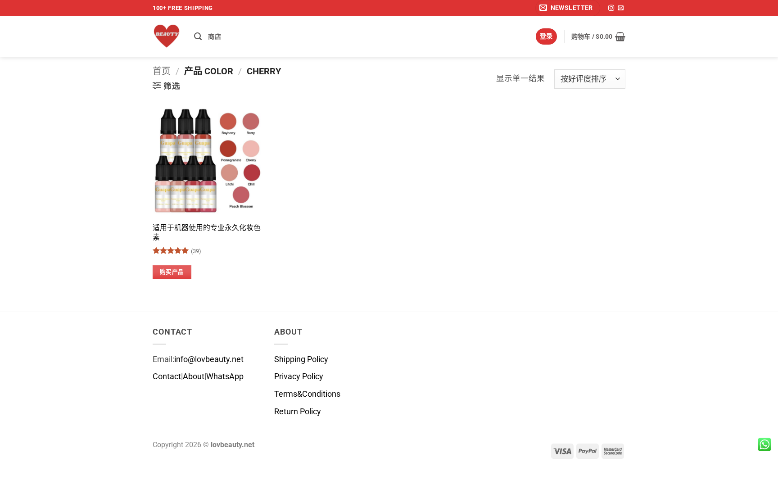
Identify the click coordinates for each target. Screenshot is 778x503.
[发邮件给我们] (621, 8)
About (193, 376)
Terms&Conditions (307, 394)
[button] (567, 8)
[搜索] (198, 36)
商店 (214, 36)
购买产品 (172, 271)
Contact (167, 376)
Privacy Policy (298, 376)
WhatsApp (225, 376)
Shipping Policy (301, 359)
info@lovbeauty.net (209, 359)
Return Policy (297, 411)
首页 (162, 71)
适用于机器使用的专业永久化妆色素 (207, 232)
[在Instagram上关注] (611, 8)
